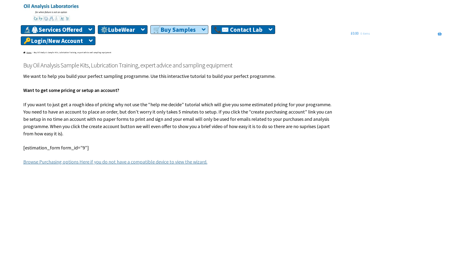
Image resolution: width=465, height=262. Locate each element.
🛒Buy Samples (174, 29)
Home (28, 52)
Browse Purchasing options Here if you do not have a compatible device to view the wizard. (115, 162)
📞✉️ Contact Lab (238, 29)
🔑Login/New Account (53, 41)
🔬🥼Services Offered (52, 29)
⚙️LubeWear (118, 29)
